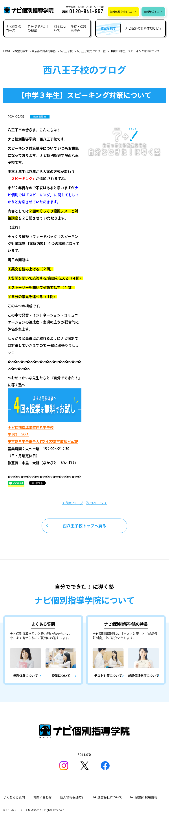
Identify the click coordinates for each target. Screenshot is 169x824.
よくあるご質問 (14, 797)
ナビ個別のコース (13, 28)
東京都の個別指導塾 (43, 51)
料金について (60, 28)
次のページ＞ (96, 503)
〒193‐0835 (18, 434)
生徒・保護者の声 (78, 28)
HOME (7, 51)
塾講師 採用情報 (146, 797)
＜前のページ (72, 503)
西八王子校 (66, 51)
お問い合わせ (42, 797)
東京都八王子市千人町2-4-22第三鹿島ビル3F (43, 441)
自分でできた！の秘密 (38, 28)
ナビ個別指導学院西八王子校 (30, 427)
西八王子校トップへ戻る (84, 526)
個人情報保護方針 (72, 797)
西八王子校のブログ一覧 (91, 51)
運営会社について (109, 797)
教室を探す (21, 51)
